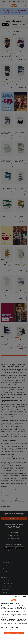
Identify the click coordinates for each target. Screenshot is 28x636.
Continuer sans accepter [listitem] (20, 596)
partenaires (5, 614)
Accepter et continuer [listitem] (14, 633)
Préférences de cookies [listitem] (14, 630)
